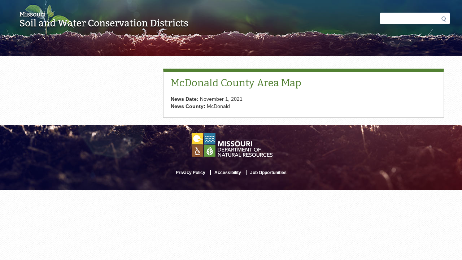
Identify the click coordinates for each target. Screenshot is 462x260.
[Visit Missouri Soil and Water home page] (104, 24)
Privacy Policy (190, 172)
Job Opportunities (268, 172)
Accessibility (227, 172)
